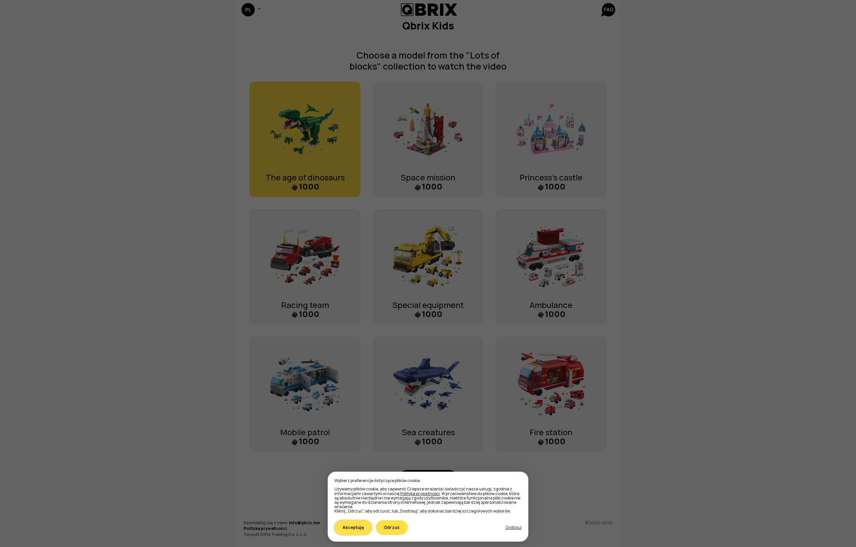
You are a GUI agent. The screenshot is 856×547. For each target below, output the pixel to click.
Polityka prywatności (420, 493)
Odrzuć (392, 527)
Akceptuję (353, 527)
